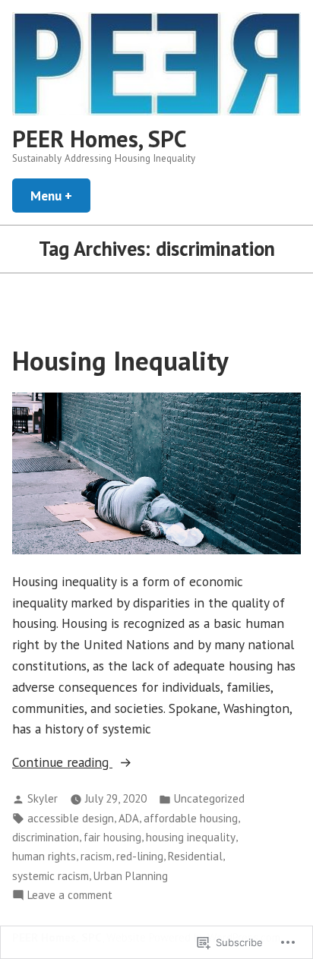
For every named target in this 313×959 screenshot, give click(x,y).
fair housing (112, 837)
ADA (129, 818)
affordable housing (191, 818)
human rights (44, 856)
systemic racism (50, 876)
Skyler (42, 798)
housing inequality (191, 837)
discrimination (45, 837)
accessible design (70, 818)
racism (96, 856)
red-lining (139, 856)
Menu (60, 195)
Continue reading (62, 762)
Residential (195, 856)
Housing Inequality (120, 360)
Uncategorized (209, 798)
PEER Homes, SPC (99, 138)
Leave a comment (69, 895)
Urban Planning (130, 876)
